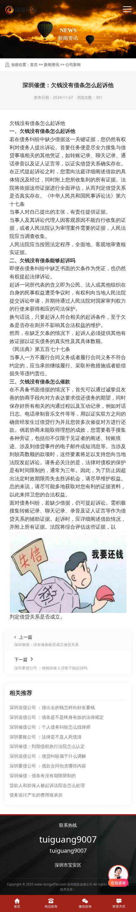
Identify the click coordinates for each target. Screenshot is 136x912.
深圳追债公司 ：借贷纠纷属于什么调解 (47, 756)
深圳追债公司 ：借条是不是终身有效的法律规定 (56, 717)
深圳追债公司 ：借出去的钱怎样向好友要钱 (52, 707)
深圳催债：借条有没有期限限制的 (42, 776)
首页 (34, 64)
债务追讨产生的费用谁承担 (36, 795)
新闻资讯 (51, 64)
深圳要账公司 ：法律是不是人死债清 (45, 737)
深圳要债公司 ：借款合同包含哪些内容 (47, 766)
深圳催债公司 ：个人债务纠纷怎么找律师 (49, 727)
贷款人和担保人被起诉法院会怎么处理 (47, 785)
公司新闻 (73, 64)
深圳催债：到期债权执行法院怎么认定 (47, 746)
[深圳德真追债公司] (21, 9)
